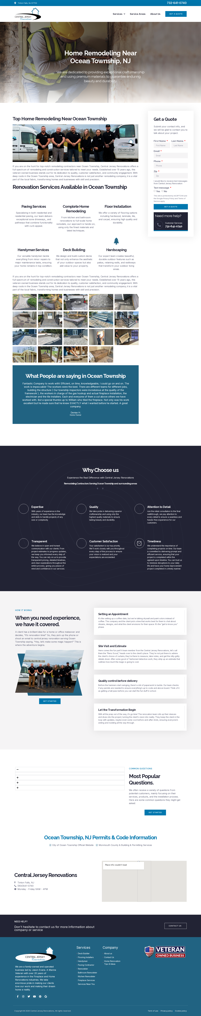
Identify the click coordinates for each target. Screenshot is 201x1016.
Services (117, 14)
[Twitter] (28, 996)
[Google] (45, 996)
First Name (160, 141)
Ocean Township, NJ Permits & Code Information (100, 837)
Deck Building (74, 250)
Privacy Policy (168, 198)
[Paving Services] (33, 197)
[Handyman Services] (33, 241)
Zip (156, 171)
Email (157, 151)
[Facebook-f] (17, 996)
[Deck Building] (74, 241)
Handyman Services (33, 250)
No (165, 191)
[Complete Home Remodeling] (75, 197)
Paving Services (33, 206)
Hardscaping (116, 250)
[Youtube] (34, 996)
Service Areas (137, 14)
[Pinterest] (40, 996)
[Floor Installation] (117, 197)
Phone (157, 161)
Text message (162, 187)
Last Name (177, 141)
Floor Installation (118, 206)
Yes (158, 191)
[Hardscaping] (116, 241)
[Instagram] (23, 996)
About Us (155, 14)
